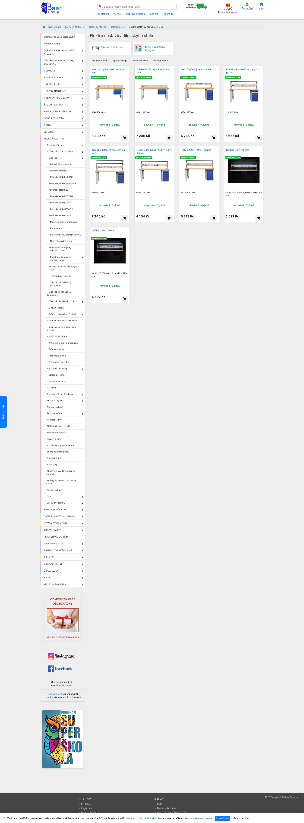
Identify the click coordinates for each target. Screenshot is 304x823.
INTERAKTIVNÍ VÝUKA (56, 523)
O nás (117, 13)
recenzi (69, 685)
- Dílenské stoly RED (58, 170)
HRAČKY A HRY (52, 84)
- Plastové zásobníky (57, 368)
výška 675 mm (98, 193)
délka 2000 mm (98, 112)
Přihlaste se (54, 694)
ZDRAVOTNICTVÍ (53, 564)
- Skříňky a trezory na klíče (58, 426)
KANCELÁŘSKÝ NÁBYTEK (57, 111)
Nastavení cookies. (202, 818)
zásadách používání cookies (141, 818)
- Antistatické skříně (57, 336)
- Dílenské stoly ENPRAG (61, 177)
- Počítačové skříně (56, 355)
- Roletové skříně (54, 490)
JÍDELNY (48, 131)
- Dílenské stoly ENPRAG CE (62, 183)
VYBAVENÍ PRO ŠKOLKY (57, 97)
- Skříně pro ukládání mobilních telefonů (60, 472)
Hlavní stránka (53, 26)
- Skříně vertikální (55, 307)
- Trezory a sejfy (53, 439)
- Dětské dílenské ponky (60, 164)
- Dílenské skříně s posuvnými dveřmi (61, 328)
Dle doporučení (99, 60)
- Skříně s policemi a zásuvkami (62, 320)
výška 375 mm (187, 112)
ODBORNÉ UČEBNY (54, 118)
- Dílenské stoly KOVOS (60, 202)
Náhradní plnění (52, 43)
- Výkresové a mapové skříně (60, 445)
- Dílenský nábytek (55, 145)
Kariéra (154, 13)
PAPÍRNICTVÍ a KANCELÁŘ (58, 550)
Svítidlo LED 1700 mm (237, 150)
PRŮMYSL (49, 557)
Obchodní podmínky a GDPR (172, 812)
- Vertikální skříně (54, 419)
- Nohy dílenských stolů (60, 241)
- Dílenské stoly (54, 158)
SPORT (47, 577)
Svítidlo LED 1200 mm (103, 230)
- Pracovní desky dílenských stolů (65, 234)
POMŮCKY (49, 70)
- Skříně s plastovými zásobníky (62, 314)
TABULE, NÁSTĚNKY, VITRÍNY (60, 516)
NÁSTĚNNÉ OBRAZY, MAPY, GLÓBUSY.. (59, 62)
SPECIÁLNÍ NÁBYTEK (55, 509)
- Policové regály (54, 400)
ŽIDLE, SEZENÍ (51, 570)
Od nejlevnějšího (140, 60)
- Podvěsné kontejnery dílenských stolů (60, 249)
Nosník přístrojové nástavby (196, 69)
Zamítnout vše (241, 818)
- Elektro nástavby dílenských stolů (63, 268)
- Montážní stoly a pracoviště (63, 222)
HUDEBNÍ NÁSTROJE (55, 91)
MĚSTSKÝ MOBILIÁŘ (55, 584)
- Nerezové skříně (54, 407)
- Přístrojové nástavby (61, 276)
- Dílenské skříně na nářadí (60, 151)
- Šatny (49, 496)
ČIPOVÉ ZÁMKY (52, 530)
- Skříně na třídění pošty (57, 451)
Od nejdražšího (160, 60)
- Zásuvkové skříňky (55, 502)
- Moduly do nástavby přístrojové (60, 284)
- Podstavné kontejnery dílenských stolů (60, 258)
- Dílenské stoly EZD (58, 190)
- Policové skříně (54, 413)
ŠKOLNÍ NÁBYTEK (53, 104)
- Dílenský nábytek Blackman (59, 394)
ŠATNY (47, 125)
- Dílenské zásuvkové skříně (60, 301)
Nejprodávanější (119, 60)
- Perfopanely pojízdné (58, 362)
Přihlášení (86, 804)
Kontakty (168, 13)
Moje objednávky (90, 812)
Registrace (86, 808)
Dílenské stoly (118, 26)
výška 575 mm (231, 112)
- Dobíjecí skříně (53, 458)
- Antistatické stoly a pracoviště (62, 343)
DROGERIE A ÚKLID (54, 543)
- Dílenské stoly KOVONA (61, 196)
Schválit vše (222, 818)
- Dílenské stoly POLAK (60, 215)
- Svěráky (51, 387)
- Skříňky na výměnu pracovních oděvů (61, 482)
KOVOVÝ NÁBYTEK (75, 26)
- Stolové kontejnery (56, 432)
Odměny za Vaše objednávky (59, 36)
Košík (160, 804)
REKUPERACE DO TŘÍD (56, 536)
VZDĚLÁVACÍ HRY (53, 77)
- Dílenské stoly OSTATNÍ (61, 209)
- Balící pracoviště (55, 375)
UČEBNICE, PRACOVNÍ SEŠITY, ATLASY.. (60, 52)
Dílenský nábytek (98, 26)
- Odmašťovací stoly (56, 381)
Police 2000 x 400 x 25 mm (196, 150)
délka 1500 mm (143, 112)
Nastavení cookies (166, 808)
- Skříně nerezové (56, 349)
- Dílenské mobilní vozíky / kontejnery (59, 293)
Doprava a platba (135, 13)
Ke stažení (103, 13)
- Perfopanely (55, 228)
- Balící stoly (51, 464)
